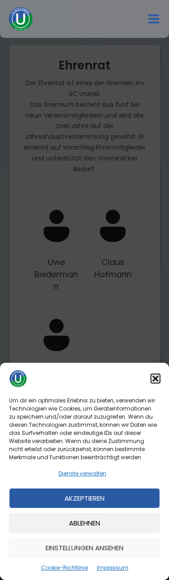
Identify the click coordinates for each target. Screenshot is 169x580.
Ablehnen (84, 523)
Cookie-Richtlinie (64, 567)
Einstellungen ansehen (84, 548)
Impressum (112, 567)
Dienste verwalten (82, 473)
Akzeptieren (84, 498)
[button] (155, 378)
